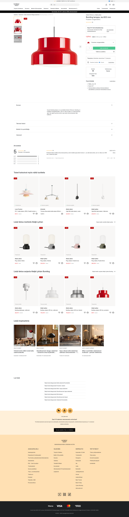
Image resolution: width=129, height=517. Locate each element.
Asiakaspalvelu (31, 452)
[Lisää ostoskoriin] (36, 213)
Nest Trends (79, 479)
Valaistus (46, 8)
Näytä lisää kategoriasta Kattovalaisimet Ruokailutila (57, 383)
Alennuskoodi (79, 488)
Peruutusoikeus (32, 482)
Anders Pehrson (90, 15)
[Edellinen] (27, 46)
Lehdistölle (92, 463)
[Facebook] (59, 494)
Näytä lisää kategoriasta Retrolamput (54, 394)
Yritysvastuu (93, 455)
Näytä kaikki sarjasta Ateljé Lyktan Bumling (102, 271)
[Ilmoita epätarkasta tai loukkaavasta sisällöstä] (114, 158)
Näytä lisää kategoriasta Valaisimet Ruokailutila (56, 400)
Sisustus (27, 8)
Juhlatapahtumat (80, 471)
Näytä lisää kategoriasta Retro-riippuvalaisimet (56, 388)
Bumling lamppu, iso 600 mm (46, 14)
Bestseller (78, 468)
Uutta (98, 8)
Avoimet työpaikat (94, 457)
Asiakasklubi (31, 460)
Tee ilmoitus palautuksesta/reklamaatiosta (38, 457)
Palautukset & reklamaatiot (34, 455)
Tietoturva (30, 474)
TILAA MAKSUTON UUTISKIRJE (64, 430)
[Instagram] (64, 494)
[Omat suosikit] (110, 4)
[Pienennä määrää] (87, 48)
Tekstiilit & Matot (54, 8)
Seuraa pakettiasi (32, 468)
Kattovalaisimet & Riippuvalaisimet (31, 14)
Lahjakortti (56, 471)
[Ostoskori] (113, 4)
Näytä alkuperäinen (59, 158)
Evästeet (30, 477)
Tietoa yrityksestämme (95, 452)
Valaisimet (21, 14)
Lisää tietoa (111, 62)
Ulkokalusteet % (73, 8)
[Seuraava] (80, 46)
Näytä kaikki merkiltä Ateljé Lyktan (104, 222)
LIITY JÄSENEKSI (61, 1)
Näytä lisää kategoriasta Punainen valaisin (55, 385)
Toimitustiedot (31, 466)
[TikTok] (69, 494)
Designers (78, 457)
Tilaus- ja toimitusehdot (33, 471)
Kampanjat (112, 8)
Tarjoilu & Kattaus (18, 8)
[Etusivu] (16, 5)
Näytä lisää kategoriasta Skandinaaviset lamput (56, 397)
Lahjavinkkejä (79, 477)
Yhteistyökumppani (94, 460)
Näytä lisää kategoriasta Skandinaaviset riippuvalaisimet (58, 391)
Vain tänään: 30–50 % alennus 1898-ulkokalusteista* (64, 11)
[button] (89, 22)
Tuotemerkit (105, 8)
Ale (76, 463)
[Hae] (51, 4)
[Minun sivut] (106, 4)
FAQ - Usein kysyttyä (33, 463)
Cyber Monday (79, 485)
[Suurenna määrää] (91, 48)
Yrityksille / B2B (31, 479)
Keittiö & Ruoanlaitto (36, 8)
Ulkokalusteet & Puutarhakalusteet (62, 468)
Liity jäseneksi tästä (110, 30)
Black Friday (79, 482)
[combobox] (112, 1)
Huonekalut (64, 8)
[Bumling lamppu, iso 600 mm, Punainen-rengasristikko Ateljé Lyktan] (54, 46)
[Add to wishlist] (34, 214)
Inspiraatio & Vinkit (80, 452)
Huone (77, 474)
